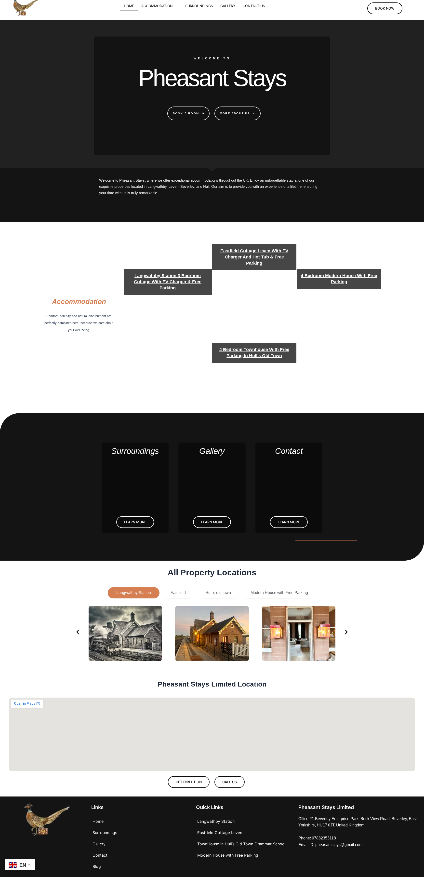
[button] (160, 5)
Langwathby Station (216, 821)
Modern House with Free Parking (227, 855)
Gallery (227, 6)
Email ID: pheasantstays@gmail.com (330, 845)
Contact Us (254, 6)
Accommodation (157, 6)
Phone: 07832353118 (317, 838)
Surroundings (199, 6)
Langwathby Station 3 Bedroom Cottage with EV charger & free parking (167, 281)
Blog (97, 866)
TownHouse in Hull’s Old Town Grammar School (241, 843)
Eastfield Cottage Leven (219, 832)
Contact (100, 855)
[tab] (133, 592)
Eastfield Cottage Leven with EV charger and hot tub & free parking (254, 257)
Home (129, 6)
